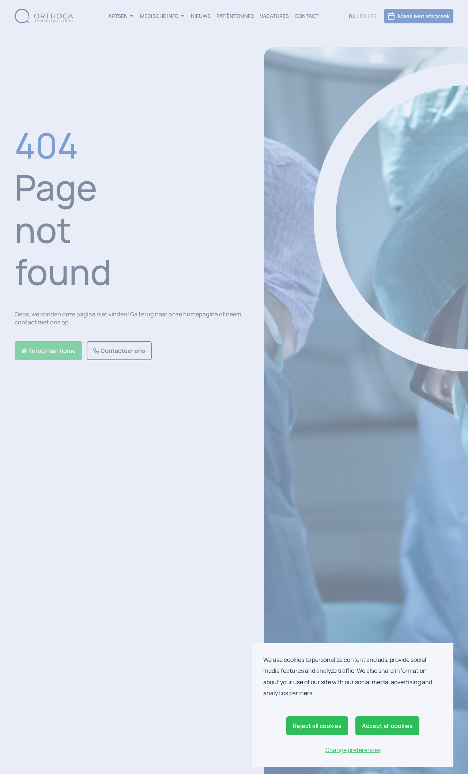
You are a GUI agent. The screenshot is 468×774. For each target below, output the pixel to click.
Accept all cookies (387, 726)
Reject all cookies (317, 726)
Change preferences (353, 750)
